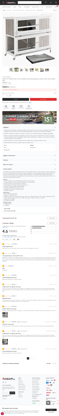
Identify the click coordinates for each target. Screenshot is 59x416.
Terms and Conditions (6, 395)
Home (14, 6)
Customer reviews (21, 386)
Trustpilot (4, 398)
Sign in (19, 393)
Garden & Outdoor (6, 6)
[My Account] (51, 2)
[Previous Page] (25, 358)
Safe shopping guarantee (37, 394)
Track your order (35, 386)
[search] (39, 2)
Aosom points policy (36, 379)
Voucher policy (35, 381)
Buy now (15, 99)
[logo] (10, 2)
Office (20, 6)
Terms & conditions (36, 389)
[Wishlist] (45, 2)
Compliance (34, 398)
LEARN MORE (5, 227)
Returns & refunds (35, 384)
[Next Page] (34, 358)
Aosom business (21, 384)
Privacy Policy (5, 396)
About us (20, 379)
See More (49, 363)
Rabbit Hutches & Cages (30, 10)
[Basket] (56, 2)
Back (4, 10)
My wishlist (20, 396)
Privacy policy (35, 392)
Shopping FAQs (35, 391)
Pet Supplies (27, 6)
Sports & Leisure (36, 6)
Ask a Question (52, 218)
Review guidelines (35, 387)
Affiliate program (21, 389)
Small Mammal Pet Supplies (18, 10)
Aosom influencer (21, 387)
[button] (29, 127)
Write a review (52, 223)
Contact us (20, 381)
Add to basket (43, 99)
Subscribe (12, 392)
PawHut (32, 145)
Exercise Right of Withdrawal (35, 396)
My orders (20, 395)
